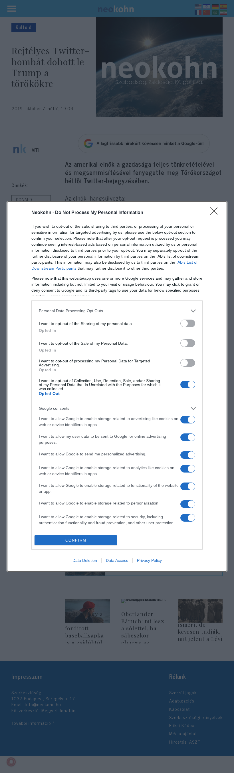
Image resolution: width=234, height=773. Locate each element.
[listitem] (117, 311)
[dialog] (117, 387)
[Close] (215, 212)
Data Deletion (84, 560)
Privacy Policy (149, 560)
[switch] (187, 323)
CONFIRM (75, 540)
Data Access (117, 560)
